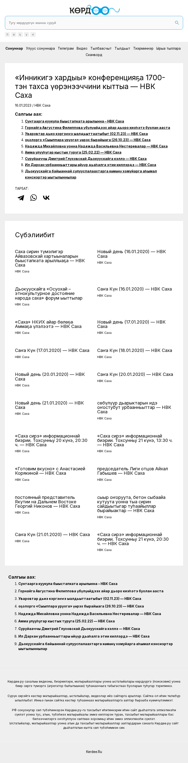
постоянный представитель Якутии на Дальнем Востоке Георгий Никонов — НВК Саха (47, 501)
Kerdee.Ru (94, 752)
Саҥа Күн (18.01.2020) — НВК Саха (134, 350)
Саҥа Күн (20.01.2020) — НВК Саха (135, 374)
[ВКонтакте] (46, 197)
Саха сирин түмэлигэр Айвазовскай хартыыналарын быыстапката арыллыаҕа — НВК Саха (50, 258)
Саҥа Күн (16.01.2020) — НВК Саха (134, 289)
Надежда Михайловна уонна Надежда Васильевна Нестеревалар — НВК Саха (96, 146)
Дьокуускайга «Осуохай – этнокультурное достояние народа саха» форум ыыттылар (48, 293)
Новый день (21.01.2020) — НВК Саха (49, 405)
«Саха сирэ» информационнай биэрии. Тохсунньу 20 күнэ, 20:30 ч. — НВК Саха (51, 440)
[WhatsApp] (33, 197)
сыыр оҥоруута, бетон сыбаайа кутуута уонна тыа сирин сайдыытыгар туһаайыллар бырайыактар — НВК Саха (131, 503)
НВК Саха (42, 105)
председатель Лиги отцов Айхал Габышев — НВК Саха (132, 471)
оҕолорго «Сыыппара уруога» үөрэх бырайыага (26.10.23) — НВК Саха (88, 140)
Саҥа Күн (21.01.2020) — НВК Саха (52, 534)
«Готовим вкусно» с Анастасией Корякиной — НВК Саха (50, 471)
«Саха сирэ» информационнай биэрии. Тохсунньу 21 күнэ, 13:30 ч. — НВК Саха (135, 440)
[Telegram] (21, 197)
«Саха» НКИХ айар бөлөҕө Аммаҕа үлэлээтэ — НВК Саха (48, 324)
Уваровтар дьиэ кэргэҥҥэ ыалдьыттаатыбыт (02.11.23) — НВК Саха (86, 134)
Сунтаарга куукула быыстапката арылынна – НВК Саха (74, 121)
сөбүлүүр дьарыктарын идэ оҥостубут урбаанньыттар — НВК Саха (134, 407)
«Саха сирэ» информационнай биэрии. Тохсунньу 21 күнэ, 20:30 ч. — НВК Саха (133, 539)
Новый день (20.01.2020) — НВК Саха (50, 376)
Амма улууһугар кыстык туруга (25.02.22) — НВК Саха (73, 152)
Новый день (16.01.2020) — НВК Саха (131, 253)
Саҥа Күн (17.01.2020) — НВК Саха (52, 350)
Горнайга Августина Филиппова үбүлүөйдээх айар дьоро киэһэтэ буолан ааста (97, 128)
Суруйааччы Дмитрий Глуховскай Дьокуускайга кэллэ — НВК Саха (86, 159)
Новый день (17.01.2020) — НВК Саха (131, 324)
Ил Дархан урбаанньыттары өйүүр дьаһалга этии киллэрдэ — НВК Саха (90, 165)
